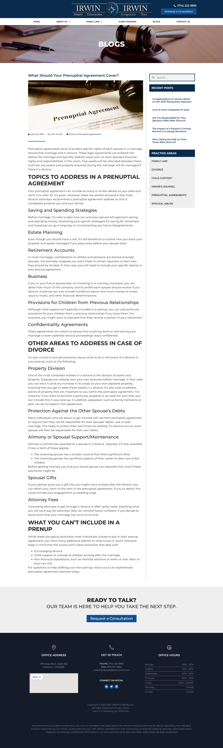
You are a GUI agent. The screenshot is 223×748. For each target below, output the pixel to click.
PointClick (123, 711)
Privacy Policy (121, 708)
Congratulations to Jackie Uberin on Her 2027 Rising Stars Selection (172, 100)
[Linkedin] (116, 687)
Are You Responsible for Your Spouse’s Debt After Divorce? (169, 119)
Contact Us (183, 21)
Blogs (156, 21)
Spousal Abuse (162, 203)
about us (61, 21)
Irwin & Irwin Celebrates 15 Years (170, 109)
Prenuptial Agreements (89, 134)
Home (36, 21)
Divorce (72, 134)
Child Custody (162, 178)
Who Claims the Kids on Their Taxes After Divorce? (169, 141)
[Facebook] (106, 687)
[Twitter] (111, 687)
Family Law (92, 21)
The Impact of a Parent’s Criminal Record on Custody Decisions (171, 130)
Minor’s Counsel (163, 186)
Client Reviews (127, 21)
